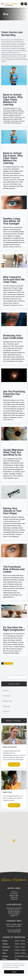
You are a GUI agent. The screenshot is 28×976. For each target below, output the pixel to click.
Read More (14, 764)
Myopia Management (14, 912)
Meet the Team (7, 701)
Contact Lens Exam (14, 910)
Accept (14, 972)
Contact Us (6, 711)
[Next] (11, 663)
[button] (2, 4)
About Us (5, 690)
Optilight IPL (14, 915)
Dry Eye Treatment (14, 913)
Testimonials (6, 706)
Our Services (6, 696)
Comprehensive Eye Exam (14, 908)
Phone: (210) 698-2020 (14, 930)
